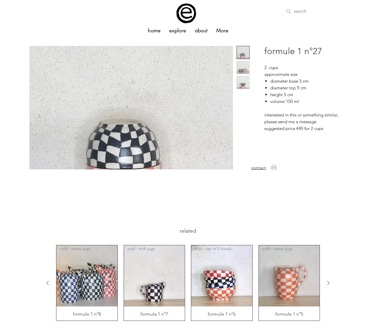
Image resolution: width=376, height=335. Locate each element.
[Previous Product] (47, 282)
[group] (188, 283)
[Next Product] (328, 282)
